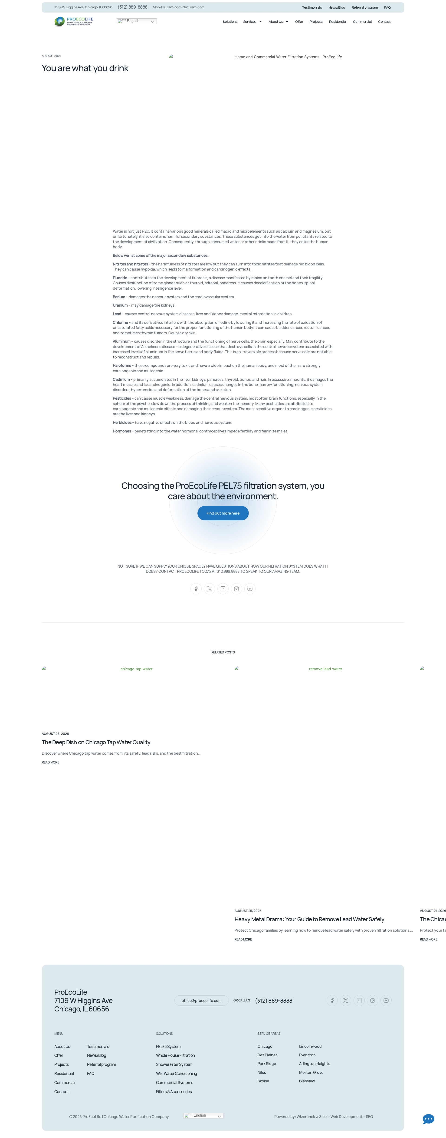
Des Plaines (267, 1055)
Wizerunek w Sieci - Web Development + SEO (335, 1116)
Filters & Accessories (174, 1091)
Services (249, 21)
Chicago (265, 1046)
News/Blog (336, 7)
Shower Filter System (174, 1064)
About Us (276, 21)
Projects (316, 21)
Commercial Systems (174, 1082)
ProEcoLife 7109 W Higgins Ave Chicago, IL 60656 (83, 1000)
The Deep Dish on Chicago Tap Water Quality (96, 742)
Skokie (263, 1081)
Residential (338, 21)
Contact (384, 21)
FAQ (387, 7)
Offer (299, 21)
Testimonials (312, 7)
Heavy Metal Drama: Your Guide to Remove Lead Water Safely (309, 919)
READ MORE (50, 762)
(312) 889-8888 (132, 7)
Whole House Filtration (175, 1055)
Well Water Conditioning (176, 1073)
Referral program (365, 7)
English (132, 21)
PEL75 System (168, 1046)
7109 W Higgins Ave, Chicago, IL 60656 (83, 7)
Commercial (362, 21)
